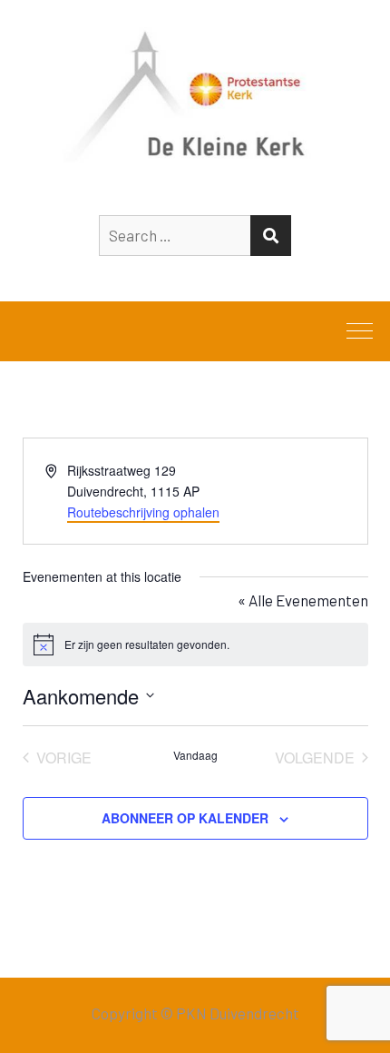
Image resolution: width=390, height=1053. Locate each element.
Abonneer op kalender (185, 818)
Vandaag (195, 755)
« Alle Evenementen (303, 600)
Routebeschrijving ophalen (143, 512)
